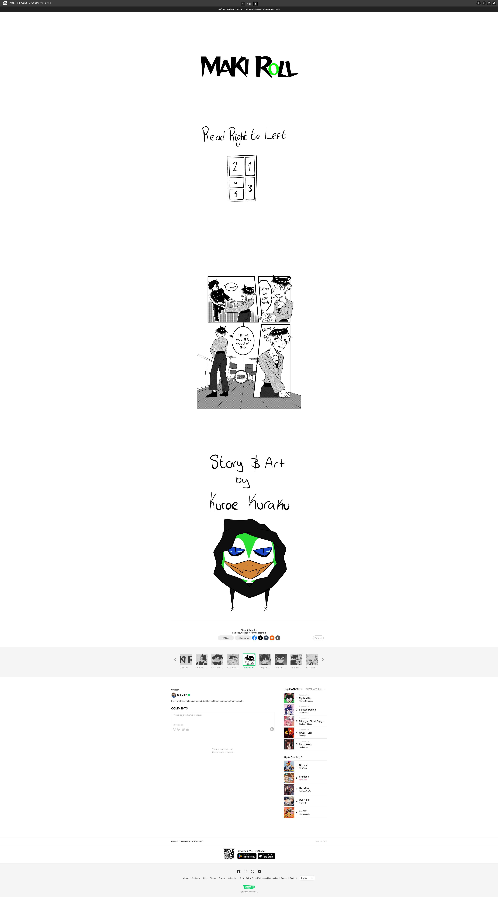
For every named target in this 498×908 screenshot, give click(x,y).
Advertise (232, 878)
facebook (238, 871)
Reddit (272, 637)
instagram (245, 871)
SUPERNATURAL (314, 689)
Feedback (196, 878)
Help (205, 878)
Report (318, 638)
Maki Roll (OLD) (18, 2)
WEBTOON (5, 3)
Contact (293, 878)
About (185, 878)
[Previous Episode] (243, 4)
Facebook (484, 3)
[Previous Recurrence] (175, 659)
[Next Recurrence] (323, 659)
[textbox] (222, 717)
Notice (173, 841)
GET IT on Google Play (247, 856)
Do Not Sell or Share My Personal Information (259, 878)
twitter (252, 871)
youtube (259, 871)
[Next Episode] (255, 4)
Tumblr (266, 637)
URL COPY (494, 3)
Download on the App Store (266, 856)
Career (284, 878)
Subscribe (478, 3)
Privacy (222, 878)
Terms (213, 878)
